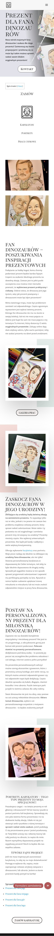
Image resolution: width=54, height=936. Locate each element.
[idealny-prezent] (27, 189)
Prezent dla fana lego (15, 905)
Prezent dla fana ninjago (17, 894)
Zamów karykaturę (27, 920)
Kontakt (27, 69)
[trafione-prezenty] (27, 225)
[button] (47, 885)
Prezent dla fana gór (15, 899)
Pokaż (20, 86)
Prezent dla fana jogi (15, 888)
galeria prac (27, 412)
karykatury (28, 550)
